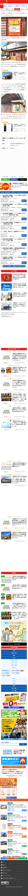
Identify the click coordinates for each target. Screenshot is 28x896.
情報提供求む (4, 867)
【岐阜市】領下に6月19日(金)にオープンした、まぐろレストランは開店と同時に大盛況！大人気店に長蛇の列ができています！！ (19, 479)
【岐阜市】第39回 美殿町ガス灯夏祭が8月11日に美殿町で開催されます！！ (19, 465)
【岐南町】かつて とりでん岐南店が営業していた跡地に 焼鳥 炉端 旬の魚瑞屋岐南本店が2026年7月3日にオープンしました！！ (19, 522)
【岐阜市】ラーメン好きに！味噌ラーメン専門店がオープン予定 (19, 74)
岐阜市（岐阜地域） (17, 670)
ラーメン (9, 314)
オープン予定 (3, 314)
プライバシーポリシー (6, 875)
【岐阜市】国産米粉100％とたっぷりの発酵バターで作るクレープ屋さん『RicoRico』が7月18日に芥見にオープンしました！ (19, 384)
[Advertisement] (14, 333)
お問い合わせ (4, 872)
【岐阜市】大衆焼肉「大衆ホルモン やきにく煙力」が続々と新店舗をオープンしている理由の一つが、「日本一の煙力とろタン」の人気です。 (19, 397)
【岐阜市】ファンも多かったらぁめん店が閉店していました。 (19, 126)
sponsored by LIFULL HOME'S (21, 799)
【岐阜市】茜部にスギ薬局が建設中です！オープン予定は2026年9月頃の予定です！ (19, 409)
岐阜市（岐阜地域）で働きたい (8, 192)
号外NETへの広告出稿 (6, 870)
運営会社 (4, 864)
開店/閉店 (17, 9)
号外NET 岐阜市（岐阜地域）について (9, 878)
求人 (12, 9)
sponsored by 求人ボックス (22, 192)
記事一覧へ (14, 176)
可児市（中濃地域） (16, 673)
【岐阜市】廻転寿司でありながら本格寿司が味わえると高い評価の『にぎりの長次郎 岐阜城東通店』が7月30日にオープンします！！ (19, 357)
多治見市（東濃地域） (6, 675)
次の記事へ (22, 176)
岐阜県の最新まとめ (6, 670)
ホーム (3, 862)
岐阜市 (13, 314)
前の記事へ (6, 176)
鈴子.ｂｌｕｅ (9, 316)
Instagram (12, 148)
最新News (8, 9)
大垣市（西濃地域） (6, 673)
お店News (23, 9)
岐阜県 (19, 10)
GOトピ (2, 9)
